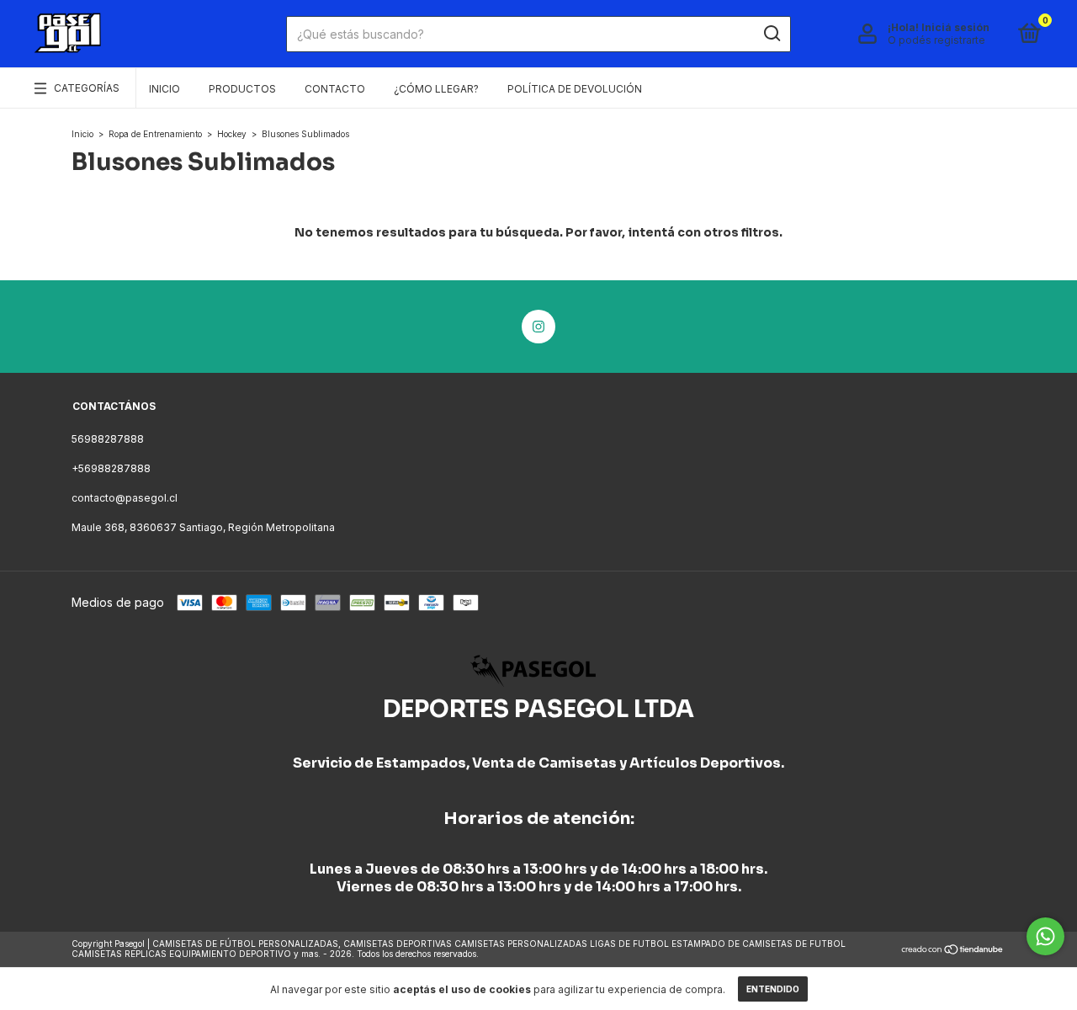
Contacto (335, 88)
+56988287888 (111, 468)
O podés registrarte (936, 40)
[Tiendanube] (952, 951)
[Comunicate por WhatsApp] (1045, 936)
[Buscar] (771, 34)
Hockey (232, 134)
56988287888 (108, 439)
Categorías (86, 88)
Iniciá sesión (955, 27)
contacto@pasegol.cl (125, 498)
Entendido (772, 989)
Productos (242, 88)
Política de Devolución (574, 88)
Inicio (164, 88)
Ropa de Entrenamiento (155, 134)
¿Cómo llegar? (436, 88)
